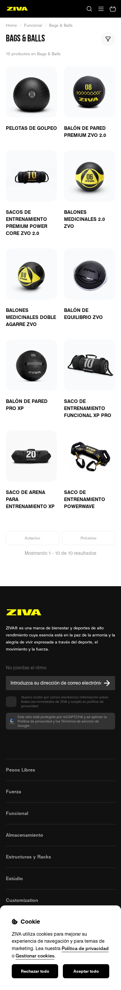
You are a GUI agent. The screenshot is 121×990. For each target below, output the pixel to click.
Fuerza (13, 791)
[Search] (89, 9)
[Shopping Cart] (113, 9)
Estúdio (14, 878)
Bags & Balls (61, 25)
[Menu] (101, 9)
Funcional (33, 25)
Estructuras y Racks (28, 857)
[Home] (17, 9)
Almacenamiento (24, 835)
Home (11, 25)
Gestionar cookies (35, 956)
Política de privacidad (85, 948)
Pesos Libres (20, 770)
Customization (22, 900)
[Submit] (107, 683)
